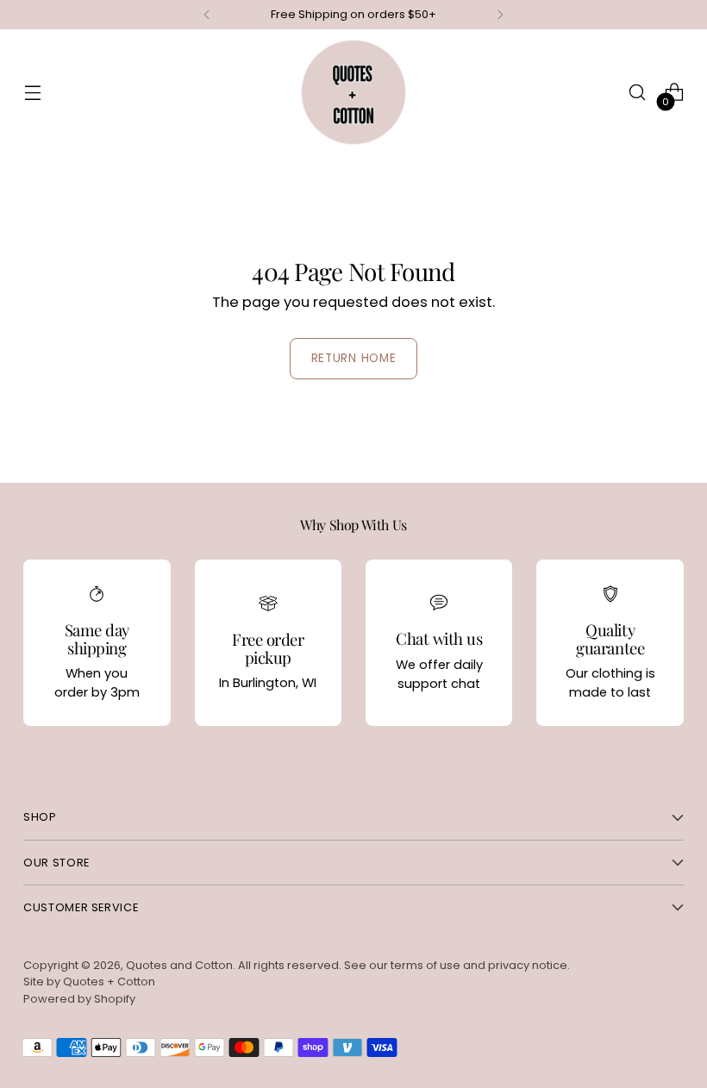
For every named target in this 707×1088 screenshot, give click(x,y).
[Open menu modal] (32, 92)
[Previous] (207, 14)
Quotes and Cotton (179, 965)
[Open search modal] (637, 92)
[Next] (500, 14)
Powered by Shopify (79, 999)
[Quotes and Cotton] (353, 92)
